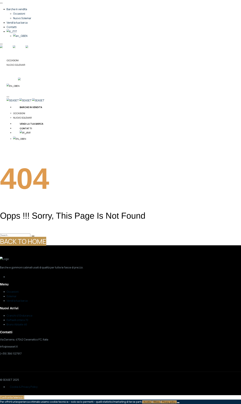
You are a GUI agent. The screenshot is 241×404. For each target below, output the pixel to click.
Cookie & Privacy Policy (24, 387)
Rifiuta (156, 402)
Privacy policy (169, 402)
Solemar (12, 296)
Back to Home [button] (23, 241)
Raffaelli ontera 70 (17, 320)
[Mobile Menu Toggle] (1, 3)
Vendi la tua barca (17, 300)
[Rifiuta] (178, 402)
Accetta (147, 402)
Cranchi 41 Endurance (19, 315)
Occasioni (13, 291)
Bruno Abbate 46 (17, 324)
